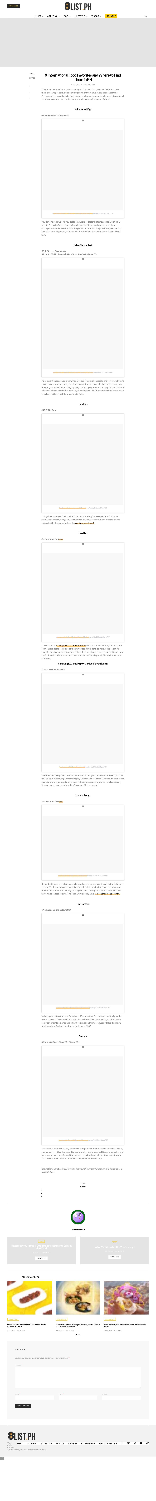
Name (17, 1394)
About (20, 1443)
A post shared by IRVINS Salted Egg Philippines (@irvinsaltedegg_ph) (72, 213)
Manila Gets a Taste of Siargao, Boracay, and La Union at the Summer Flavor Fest (78, 1325)
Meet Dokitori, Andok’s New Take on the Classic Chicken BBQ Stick (26, 1325)
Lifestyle (79, 16)
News (38, 16)
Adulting (52, 16)
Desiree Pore (119, 1251)
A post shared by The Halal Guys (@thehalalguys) (72, 875)
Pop (66, 16)
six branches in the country (107, 893)
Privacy (60, 1443)
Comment (18, 1365)
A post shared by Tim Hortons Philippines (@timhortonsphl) (72, 1008)
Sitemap (32, 1443)
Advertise (46, 1443)
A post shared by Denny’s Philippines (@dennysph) (73, 1140)
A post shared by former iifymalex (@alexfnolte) (72, 508)
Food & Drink (13, 1319)
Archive (72, 1443)
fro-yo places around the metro (71, 645)
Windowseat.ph (108, 1443)
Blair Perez (46, 1252)
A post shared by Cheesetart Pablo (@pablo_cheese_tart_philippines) (73, 372)
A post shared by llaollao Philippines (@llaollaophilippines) (72, 637)
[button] (76, 1334)
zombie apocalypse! (84, 523)
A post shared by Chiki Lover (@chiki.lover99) (72, 767)
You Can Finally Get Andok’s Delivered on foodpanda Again (125, 1325)
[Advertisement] (78, 1477)
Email (61, 1394)
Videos (95, 16)
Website (104, 1394)
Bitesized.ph (88, 1443)
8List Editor (21, 1330)
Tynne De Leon (78, 1229)
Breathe (111, 16)
